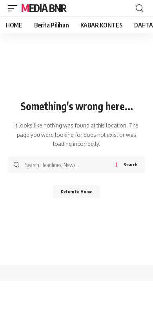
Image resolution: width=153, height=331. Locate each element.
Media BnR (43, 8)
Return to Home (76, 191)
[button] (14, 8)
